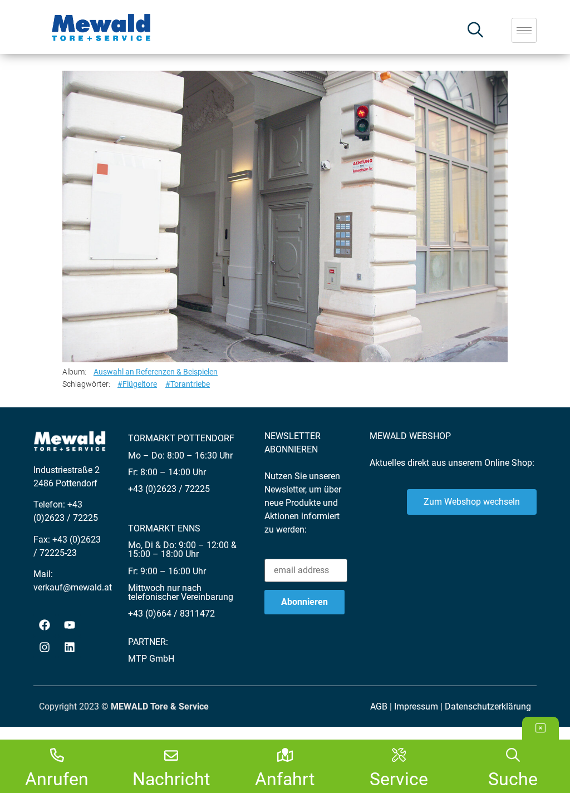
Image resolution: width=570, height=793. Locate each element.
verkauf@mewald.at (72, 587)
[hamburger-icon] (524, 30)
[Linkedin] (69, 647)
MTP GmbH (151, 658)
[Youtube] (69, 625)
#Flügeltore (137, 384)
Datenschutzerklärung (488, 706)
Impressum (416, 706)
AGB (378, 706)
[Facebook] (44, 625)
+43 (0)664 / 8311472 (171, 613)
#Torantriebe (187, 384)
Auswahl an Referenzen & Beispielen (156, 371)
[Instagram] (44, 647)
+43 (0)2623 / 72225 (169, 489)
